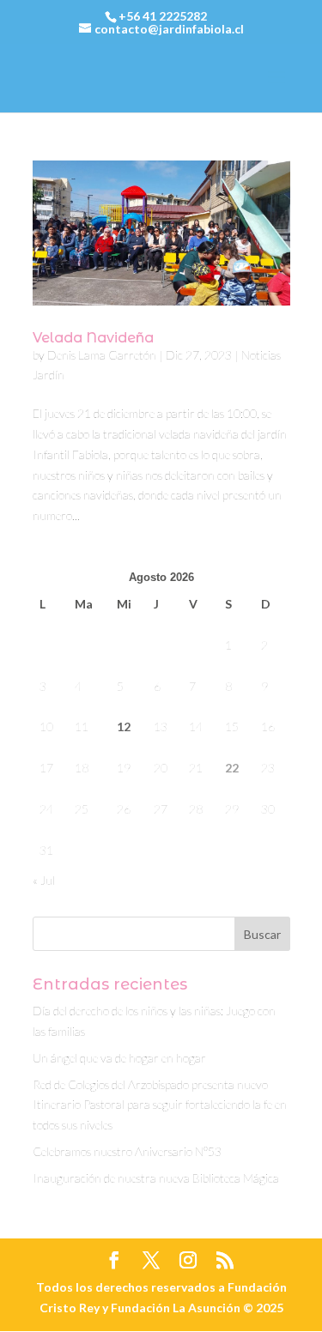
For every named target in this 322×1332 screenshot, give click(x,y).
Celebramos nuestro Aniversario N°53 (127, 1151)
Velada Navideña (93, 338)
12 (124, 726)
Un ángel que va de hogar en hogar (119, 1057)
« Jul (44, 880)
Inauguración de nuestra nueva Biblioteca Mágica (156, 1178)
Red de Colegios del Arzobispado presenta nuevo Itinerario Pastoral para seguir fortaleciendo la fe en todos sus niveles (160, 1105)
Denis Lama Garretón (101, 355)
